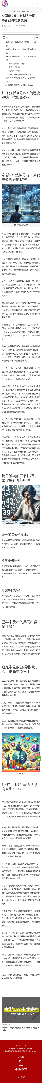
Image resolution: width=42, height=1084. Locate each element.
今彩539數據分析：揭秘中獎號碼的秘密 (21, 51)
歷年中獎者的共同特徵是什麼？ (18, 74)
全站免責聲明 (21, 1077)
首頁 (14, 11)
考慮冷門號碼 (14, 71)
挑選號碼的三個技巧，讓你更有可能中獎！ (21, 58)
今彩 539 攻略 (24, 11)
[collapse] (36, 37)
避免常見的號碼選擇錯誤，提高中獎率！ (20, 80)
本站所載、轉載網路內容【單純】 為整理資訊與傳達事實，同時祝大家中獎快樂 (21, 1049)
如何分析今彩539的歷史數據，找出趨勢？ (21, 44)
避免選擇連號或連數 (17, 64)
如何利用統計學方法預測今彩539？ (20, 85)
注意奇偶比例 (14, 67)
